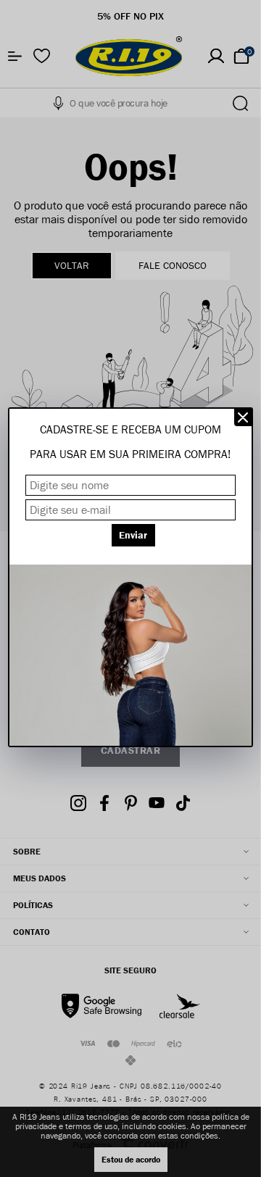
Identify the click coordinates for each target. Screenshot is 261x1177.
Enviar (133, 535)
